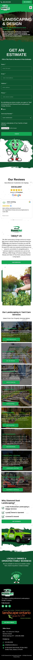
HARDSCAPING (10, 403)
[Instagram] (9, 606)
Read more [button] (5, 215)
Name (3, 64)
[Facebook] (3, 606)
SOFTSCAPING (10, 425)
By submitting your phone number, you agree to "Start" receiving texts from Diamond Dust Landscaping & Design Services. (16, 104)
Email (3, 74)
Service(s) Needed (6, 113)
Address (3, 83)
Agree (4, 109)
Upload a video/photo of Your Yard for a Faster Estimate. (14, 124)
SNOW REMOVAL (11, 382)
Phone (3, 93)
